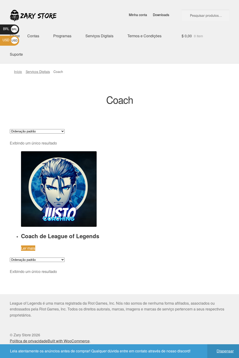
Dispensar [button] (225, 351)
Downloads (161, 14)
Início (18, 71)
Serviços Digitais (99, 35)
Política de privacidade (29, 341)
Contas (33, 35)
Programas (62, 35)
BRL (10, 28)
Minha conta (138, 14)
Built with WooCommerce (69, 341)
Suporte (16, 54)
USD (10, 40)
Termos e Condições (144, 35)
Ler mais (28, 248)
